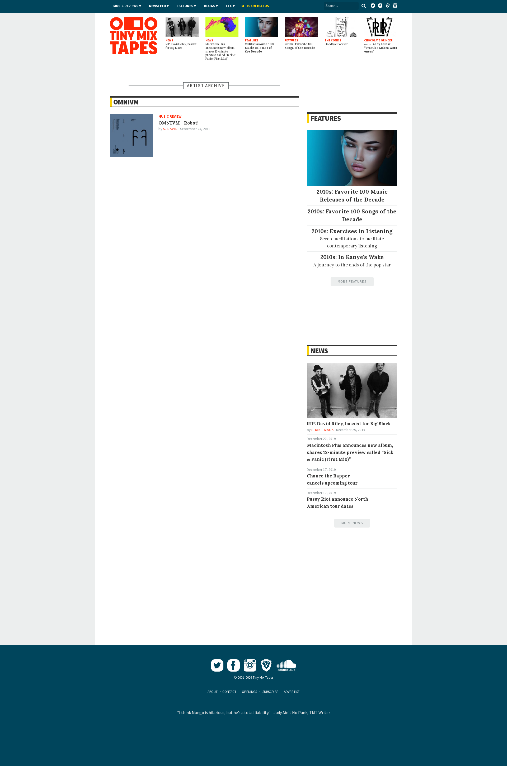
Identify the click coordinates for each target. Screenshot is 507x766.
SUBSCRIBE (270, 692)
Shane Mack (322, 430)
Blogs (209, 6)
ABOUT (213, 692)
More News (352, 523)
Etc (229, 6)
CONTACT (229, 692)
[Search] (363, 5)
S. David (170, 129)
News (319, 350)
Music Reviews (125, 6)
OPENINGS (249, 692)
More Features (352, 281)
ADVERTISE (292, 692)
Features (185, 6)
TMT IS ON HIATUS (254, 6)
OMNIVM (126, 102)
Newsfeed (157, 6)
